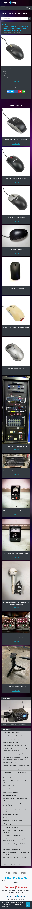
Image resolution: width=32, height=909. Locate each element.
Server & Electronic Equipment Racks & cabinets (14, 845)
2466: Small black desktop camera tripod (16, 686)
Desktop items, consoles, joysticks (12, 769)
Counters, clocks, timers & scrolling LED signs (16, 765)
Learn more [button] (5, 906)
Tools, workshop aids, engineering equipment (15, 864)
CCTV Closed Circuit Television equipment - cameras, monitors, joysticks (15, 749)
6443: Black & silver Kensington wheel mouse (16, 139)
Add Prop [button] (16, 143)
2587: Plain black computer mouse (16, 249)
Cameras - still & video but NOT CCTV (13, 742)
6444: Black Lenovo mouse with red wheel (16, 178)
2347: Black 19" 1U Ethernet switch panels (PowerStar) (16, 471)
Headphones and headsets (10, 792)
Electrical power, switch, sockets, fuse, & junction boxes (14, 773)
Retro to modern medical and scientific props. (16, 882)
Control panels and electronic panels (13, 762)
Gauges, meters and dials (10, 785)
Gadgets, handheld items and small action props (14, 781)
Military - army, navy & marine (11, 824)
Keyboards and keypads (9, 795)
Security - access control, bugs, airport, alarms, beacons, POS (14, 840)
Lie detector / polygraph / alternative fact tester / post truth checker (14, 810)
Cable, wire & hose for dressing (11, 739)
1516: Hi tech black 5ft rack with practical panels (16, 446)
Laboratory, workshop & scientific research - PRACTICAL (15, 799)
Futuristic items (7, 777)
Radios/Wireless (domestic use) (11, 835)
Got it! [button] (28, 904)
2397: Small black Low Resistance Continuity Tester (16, 510)
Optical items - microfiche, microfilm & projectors (13, 831)
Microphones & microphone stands (12, 820)
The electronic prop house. (16, 899)
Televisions (6, 861)
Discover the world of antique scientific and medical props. (16, 891)
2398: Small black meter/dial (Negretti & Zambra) (16, 553)
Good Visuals (6, 789)
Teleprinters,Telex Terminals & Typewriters (14, 857)
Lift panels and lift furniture (10, 814)
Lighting (5, 817)
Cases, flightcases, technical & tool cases (14, 745)
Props (28, 8)
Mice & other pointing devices (12, 30)
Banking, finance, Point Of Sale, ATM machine (15, 736)
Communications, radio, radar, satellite (13, 754)
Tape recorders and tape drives (11, 849)
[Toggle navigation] (3, 7)
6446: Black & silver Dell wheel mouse (16, 217)
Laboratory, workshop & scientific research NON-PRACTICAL (15, 804)
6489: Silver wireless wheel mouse (16, 368)
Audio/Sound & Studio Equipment (12, 732)
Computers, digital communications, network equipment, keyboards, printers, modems (15, 758)
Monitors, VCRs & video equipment (12, 827)
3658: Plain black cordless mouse (16, 288)
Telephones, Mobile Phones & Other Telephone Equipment (16, 853)
